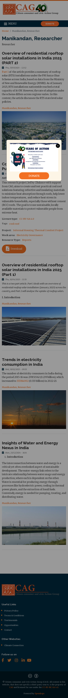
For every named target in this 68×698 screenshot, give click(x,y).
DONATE (34, 175)
